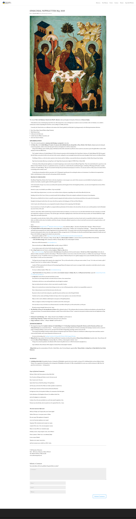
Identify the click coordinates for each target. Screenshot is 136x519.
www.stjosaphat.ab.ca (52, 242)
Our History (105, 3)
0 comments (49, 13)
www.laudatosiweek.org (56, 269)
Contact (116, 3)
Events (111, 3)
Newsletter (44, 13)
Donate (122, 3)
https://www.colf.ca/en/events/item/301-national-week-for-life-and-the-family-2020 (64, 235)
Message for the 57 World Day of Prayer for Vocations (51, 226)
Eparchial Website (129, 3)
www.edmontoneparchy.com (36, 455)
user (32, 13)
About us (98, 3)
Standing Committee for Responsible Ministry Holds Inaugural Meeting (60, 336)
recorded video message (39, 252)
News (40, 13)
